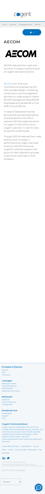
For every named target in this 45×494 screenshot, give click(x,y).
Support (5, 416)
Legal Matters (26, 446)
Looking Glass (7, 404)
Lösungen (12, 24)
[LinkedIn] (4, 459)
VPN (3, 372)
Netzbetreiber (7, 388)
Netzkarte (6, 400)
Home (4, 24)
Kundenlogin (7, 413)
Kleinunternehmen (9, 384)
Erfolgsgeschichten (25, 24)
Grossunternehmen (9, 386)
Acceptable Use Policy (10, 446)
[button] (38, 487)
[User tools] (31, 32)
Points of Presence (9, 402)
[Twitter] (8, 459)
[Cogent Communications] (22, 16)
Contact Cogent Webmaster (26, 450)
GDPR (10, 450)
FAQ (4, 418)
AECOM (8, 84)
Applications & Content (11, 391)
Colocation (6, 375)
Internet (5, 370)
